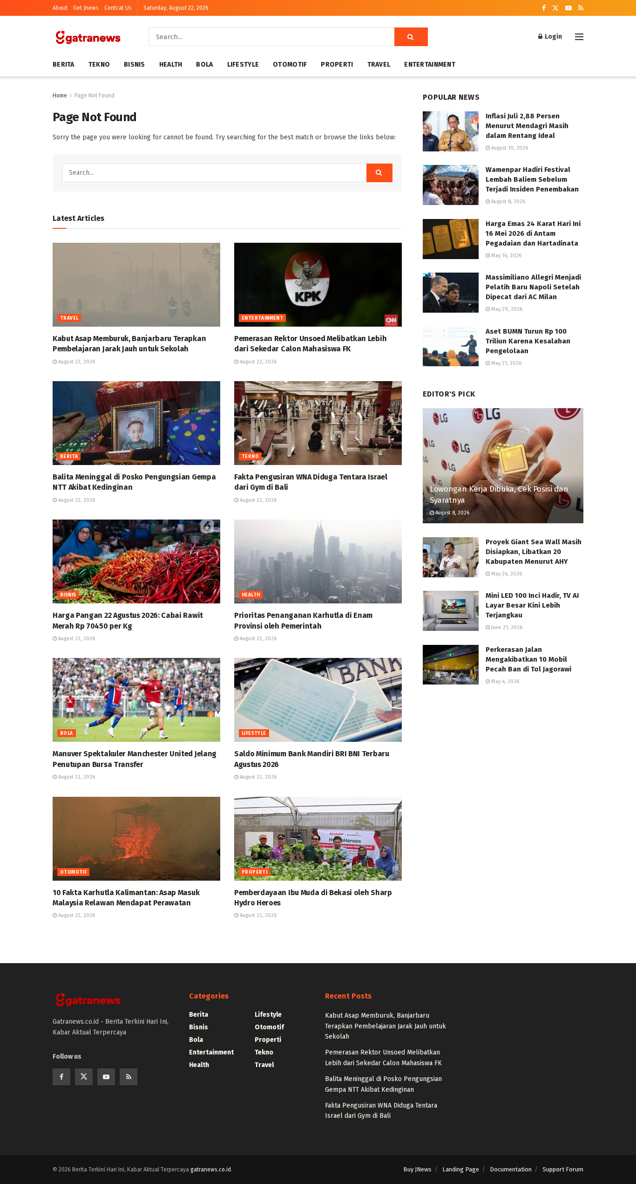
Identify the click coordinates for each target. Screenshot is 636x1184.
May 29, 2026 (506, 309)
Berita (63, 64)
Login (552, 37)
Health (171, 64)
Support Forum (562, 1169)
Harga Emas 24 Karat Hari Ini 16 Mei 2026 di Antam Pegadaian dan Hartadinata (533, 233)
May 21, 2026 (505, 363)
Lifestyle (243, 64)
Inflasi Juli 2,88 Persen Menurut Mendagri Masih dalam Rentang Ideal (527, 126)
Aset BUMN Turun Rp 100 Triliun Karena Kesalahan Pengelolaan (528, 341)
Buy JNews (417, 1169)
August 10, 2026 (509, 148)
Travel (379, 64)
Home (60, 95)
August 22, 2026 (76, 362)
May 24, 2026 (506, 574)
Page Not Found (94, 95)
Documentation (511, 1169)
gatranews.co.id (210, 1169)
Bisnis (134, 64)
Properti (337, 64)
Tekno (99, 64)
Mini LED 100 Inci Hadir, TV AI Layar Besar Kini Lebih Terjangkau (532, 605)
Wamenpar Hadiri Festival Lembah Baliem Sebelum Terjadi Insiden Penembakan (532, 179)
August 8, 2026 (507, 201)
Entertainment (429, 64)
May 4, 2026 (504, 681)
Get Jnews (86, 8)
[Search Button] (411, 36)
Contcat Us (118, 8)
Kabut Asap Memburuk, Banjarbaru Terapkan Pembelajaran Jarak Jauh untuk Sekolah (385, 1026)
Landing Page (460, 1169)
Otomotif (290, 64)
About (60, 8)
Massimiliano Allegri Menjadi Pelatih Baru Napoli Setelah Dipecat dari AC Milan (533, 287)
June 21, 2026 (506, 627)
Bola (204, 64)
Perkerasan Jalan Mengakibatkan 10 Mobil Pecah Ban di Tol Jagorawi (528, 659)
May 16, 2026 (505, 256)
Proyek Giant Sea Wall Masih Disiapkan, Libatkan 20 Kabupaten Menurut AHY (534, 552)
